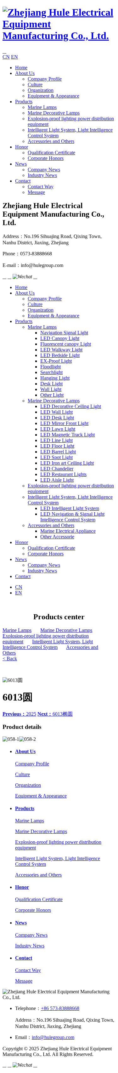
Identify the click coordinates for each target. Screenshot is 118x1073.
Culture (35, 84)
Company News (44, 169)
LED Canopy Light (59, 338)
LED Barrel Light (58, 451)
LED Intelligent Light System (69, 508)
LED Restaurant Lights (63, 474)
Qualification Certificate (51, 152)
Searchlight (51, 372)
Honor (21, 147)
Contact (23, 181)
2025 (19, 714)
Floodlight (50, 366)
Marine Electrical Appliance (68, 531)
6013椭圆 (55, 714)
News (21, 164)
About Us (25, 73)
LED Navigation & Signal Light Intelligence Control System (72, 516)
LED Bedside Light (60, 355)
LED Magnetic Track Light (67, 434)
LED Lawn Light (57, 429)
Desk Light (51, 383)
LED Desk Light (57, 417)
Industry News (42, 175)
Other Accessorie (57, 536)
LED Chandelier (56, 468)
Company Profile (45, 79)
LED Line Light (56, 440)
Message (36, 192)
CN (6, 57)
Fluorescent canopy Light (65, 344)
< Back (10, 658)
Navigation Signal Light (64, 332)
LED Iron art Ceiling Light (67, 463)
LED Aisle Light (57, 480)
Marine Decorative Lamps (54, 113)
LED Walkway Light (61, 349)
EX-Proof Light (56, 361)
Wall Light (50, 389)
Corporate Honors (46, 158)
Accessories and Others (51, 141)
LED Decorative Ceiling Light (70, 406)
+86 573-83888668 (60, 1008)
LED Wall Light (56, 412)
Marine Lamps (42, 107)
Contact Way (40, 186)
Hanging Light (55, 378)
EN (14, 57)
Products (23, 101)
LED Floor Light (57, 446)
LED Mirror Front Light (64, 423)
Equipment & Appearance (53, 96)
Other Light (52, 395)
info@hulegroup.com (53, 1037)
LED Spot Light (56, 457)
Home (21, 67)
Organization (40, 90)
